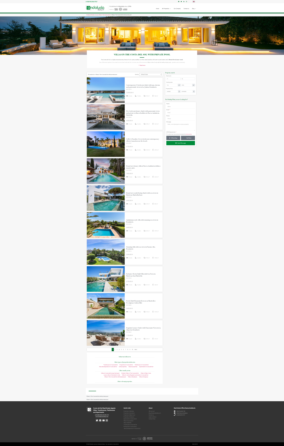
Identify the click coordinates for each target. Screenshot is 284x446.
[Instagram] (186, 2)
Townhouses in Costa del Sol (110, 364)
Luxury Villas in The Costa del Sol (103, 14)
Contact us (186, 8)
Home (157, 8)
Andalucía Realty (90, 14)
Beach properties (133, 366)
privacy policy (189, 134)
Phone (168, 115)
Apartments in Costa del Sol (146, 366)
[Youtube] (103, 420)
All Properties (165, 8)
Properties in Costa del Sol (126, 364)
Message (168, 121)
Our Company (177, 8)
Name (167, 103)
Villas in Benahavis (132, 376)
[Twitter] (181, 2)
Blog (193, 8)
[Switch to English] (193, 2)
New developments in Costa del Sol (108, 366)
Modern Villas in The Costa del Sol (130, 373)
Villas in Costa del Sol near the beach (110, 373)
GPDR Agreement (171, 132)
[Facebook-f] (179, 2)
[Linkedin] (184, 2)
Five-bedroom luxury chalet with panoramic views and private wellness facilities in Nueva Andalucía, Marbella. (143, 113)
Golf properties (123, 366)
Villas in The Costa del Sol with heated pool (115, 376)
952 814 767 (91, 1)
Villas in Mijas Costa (146, 373)
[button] (142, 65)
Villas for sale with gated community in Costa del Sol (135, 375)
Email (167, 109)
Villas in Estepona (143, 376)
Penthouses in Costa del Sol (142, 364)
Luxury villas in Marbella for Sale (112, 375)
